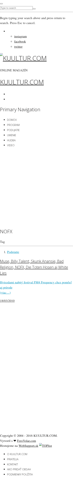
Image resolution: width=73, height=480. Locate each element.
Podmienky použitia (20, 474)
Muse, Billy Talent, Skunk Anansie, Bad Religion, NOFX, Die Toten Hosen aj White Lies (34, 267)
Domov (12, 120)
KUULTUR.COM (22, 82)
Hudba (11, 140)
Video (11, 145)
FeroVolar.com (26, 440)
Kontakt (12, 464)
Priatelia (12, 459)
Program (13, 125)
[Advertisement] (36, 187)
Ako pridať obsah (19, 469)
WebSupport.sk (28, 445)
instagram (20, 36)
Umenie (11, 135)
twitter (18, 46)
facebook (20, 41)
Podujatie (13, 130)
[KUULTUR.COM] (23, 58)
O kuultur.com (17, 454)
